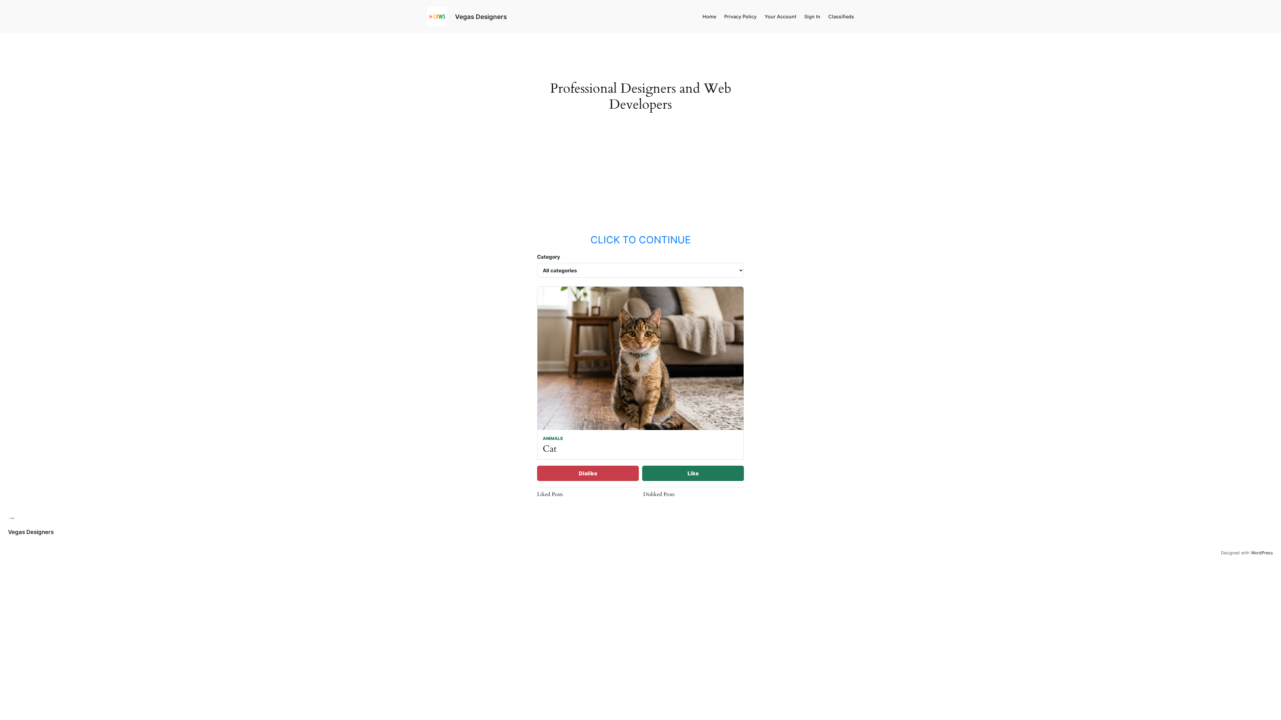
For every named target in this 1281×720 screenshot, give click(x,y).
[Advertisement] (640, 179)
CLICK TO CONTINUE (640, 240)
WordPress (1262, 552)
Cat (550, 449)
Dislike (588, 473)
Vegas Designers (481, 17)
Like (693, 473)
